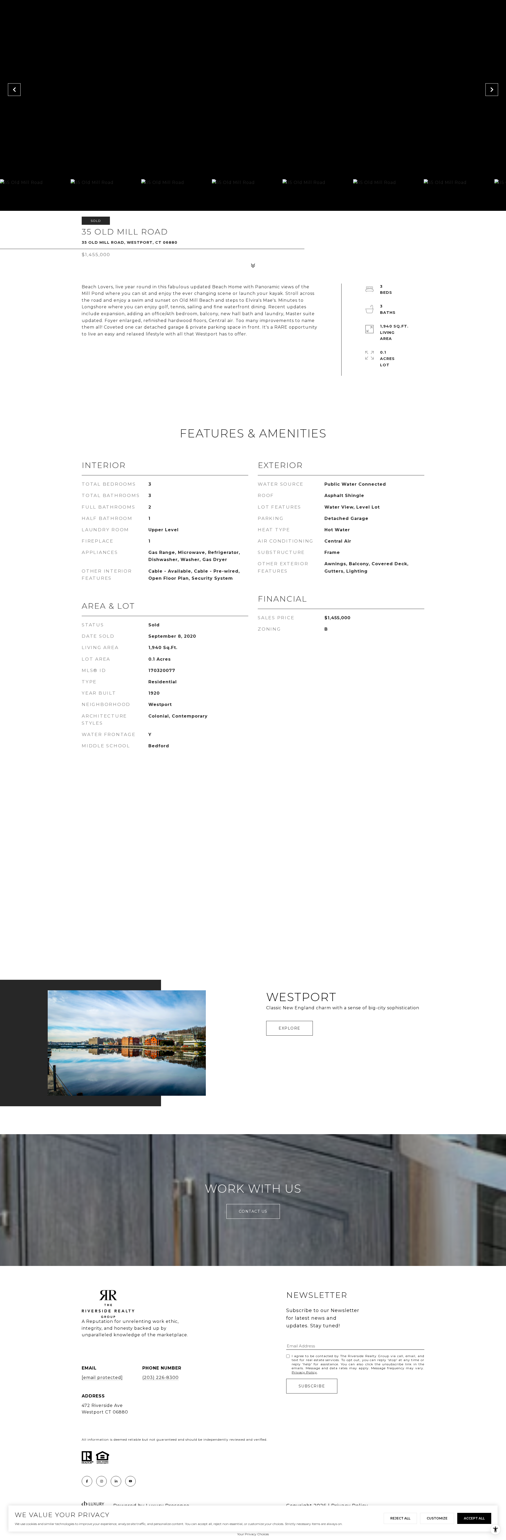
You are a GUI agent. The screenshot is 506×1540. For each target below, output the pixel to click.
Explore (289, 1028)
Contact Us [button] (253, 1211)
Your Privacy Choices (253, 1534)
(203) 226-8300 (160, 1377)
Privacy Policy (304, 1372)
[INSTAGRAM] (101, 1481)
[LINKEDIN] (116, 1481)
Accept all (474, 1518)
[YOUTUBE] (130, 1481)
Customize (437, 1518)
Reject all (400, 1518)
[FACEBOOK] (87, 1481)
